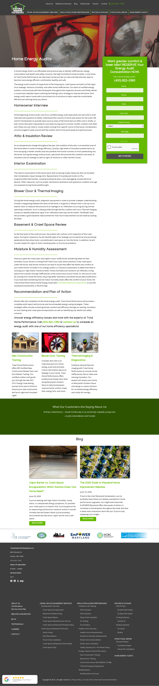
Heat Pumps (120, 606)
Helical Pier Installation (126, 649)
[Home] (17, 8)
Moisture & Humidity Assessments (93, 636)
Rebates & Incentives (63, 4)
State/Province (124, 122)
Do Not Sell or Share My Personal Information (100, 680)
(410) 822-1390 (117, 3)
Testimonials (85, 4)
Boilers (120, 633)
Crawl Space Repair (50, 618)
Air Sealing (84, 621)
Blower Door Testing (53, 356)
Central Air (122, 621)
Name (123, 86)
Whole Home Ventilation (89, 644)
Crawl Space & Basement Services (42, 12)
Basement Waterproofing (52, 614)
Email (124, 104)
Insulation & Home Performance (74, 12)
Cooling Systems (122, 618)
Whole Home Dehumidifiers (90, 640)
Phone (124, 95)
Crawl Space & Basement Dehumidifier (57, 644)
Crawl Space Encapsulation (53, 610)
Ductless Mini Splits (125, 614)
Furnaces (121, 629)
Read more (79, 423)
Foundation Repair (124, 646)
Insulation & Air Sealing (87, 606)
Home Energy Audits (138, 12)
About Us (49, 4)
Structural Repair (118, 12)
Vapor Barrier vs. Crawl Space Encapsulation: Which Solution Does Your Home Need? (52, 487)
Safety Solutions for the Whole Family (95, 648)
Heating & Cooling (100, 12)
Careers (95, 4)
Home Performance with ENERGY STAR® (95, 663)
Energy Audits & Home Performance (92, 651)
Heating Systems (122, 625)
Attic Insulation (85, 610)
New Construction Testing (90, 655)
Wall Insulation (85, 614)
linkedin (15, 581)
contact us (69, 322)
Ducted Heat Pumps (125, 610)
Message (124, 131)
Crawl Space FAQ (49, 648)
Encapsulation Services (50, 606)
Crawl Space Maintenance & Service (57, 621)
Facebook (11, 581)
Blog (75, 4)
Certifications (16, 606)
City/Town (124, 113)
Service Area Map (18, 609)
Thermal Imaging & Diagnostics (92, 666)
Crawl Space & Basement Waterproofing (58, 625)
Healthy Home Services (88, 629)
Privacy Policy (77, 680)
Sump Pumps (48, 633)
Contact (104, 4)
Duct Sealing (85, 625)
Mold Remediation (49, 636)
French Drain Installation (52, 640)
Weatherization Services (89, 674)
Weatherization (84, 670)
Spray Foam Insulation (88, 618)
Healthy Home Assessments (91, 633)
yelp (18, 581)
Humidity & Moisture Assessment (71, 282)
